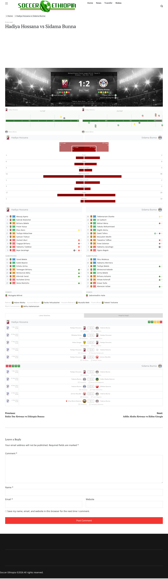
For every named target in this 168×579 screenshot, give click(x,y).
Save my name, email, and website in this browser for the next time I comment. (48, 511)
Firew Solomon (103, 243)
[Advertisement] (84, 49)
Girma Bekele (102, 273)
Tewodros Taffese (104, 240)
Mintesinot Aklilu (23, 273)
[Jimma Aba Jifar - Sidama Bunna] (84, 395)
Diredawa (78, 75)
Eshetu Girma (22, 266)
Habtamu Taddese (23, 247)
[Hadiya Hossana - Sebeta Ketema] (84, 351)
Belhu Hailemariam (31, 306)
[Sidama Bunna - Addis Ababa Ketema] (84, 380)
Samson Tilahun (23, 237)
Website (90, 499)
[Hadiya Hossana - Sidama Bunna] (84, 329)
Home (90, 3)
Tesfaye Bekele (103, 266)
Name (9, 487)
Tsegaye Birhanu (23, 243)
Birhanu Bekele (22, 223)
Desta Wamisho (22, 283)
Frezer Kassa (21, 226)
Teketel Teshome (111, 302)
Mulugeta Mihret (15, 295)
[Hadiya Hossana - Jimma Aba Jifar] (84, 358)
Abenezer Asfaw (103, 286)
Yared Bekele (21, 259)
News (98, 3)
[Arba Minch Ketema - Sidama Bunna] (84, 402)
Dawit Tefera (102, 233)
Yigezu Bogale (102, 250)
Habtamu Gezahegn (105, 247)
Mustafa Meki (83, 302)
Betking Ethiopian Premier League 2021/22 (80, 73)
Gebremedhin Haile (97, 295)
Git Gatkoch (102, 220)
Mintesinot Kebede (105, 269)
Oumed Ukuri (21, 240)
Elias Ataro (20, 230)
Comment (11, 453)
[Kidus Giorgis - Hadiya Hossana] (84, 343)
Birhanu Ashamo (104, 276)
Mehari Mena (102, 223)
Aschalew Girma (23, 279)
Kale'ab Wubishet (23, 220)
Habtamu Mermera (105, 263)
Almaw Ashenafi (103, 279)
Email (9, 499)
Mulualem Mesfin (104, 237)
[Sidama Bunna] (103, 85)
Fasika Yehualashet (52, 302)
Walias (118, 3)
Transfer (108, 3)
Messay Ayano (22, 216)
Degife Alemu (102, 230)
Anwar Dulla (102, 283)
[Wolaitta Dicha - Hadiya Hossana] (84, 336)
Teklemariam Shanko (105, 216)
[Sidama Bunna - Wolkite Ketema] (84, 387)
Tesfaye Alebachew (24, 233)
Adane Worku (19, 302)
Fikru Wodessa (103, 259)
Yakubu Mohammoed (106, 226)
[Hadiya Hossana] (64, 85)
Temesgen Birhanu (24, 269)
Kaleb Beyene (22, 263)
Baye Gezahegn (22, 250)
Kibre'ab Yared (22, 276)
